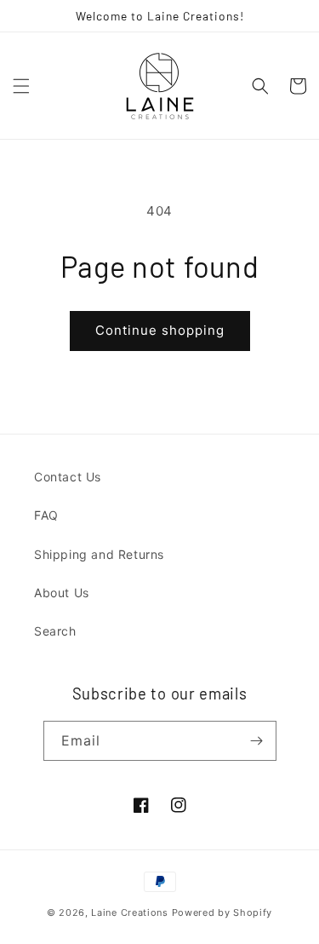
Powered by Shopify (222, 912)
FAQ (46, 515)
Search (55, 631)
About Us (61, 592)
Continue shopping (160, 330)
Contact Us (67, 476)
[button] (21, 86)
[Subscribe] (257, 741)
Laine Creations (129, 912)
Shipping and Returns (99, 554)
